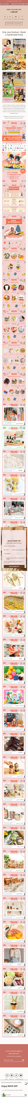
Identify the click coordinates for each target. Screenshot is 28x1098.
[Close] (25, 528)
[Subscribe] (25, 1095)
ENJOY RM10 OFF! (14, 566)
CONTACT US (11, 1079)
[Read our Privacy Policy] (24, 561)
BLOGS (6, 1079)
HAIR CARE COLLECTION (14, 23)
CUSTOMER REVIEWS (19, 1079)
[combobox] (6, 550)
